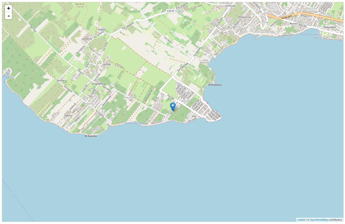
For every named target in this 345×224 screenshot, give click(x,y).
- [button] (8, 15)
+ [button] (8, 8)
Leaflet (301, 219)
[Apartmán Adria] (173, 107)
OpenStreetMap (319, 219)
